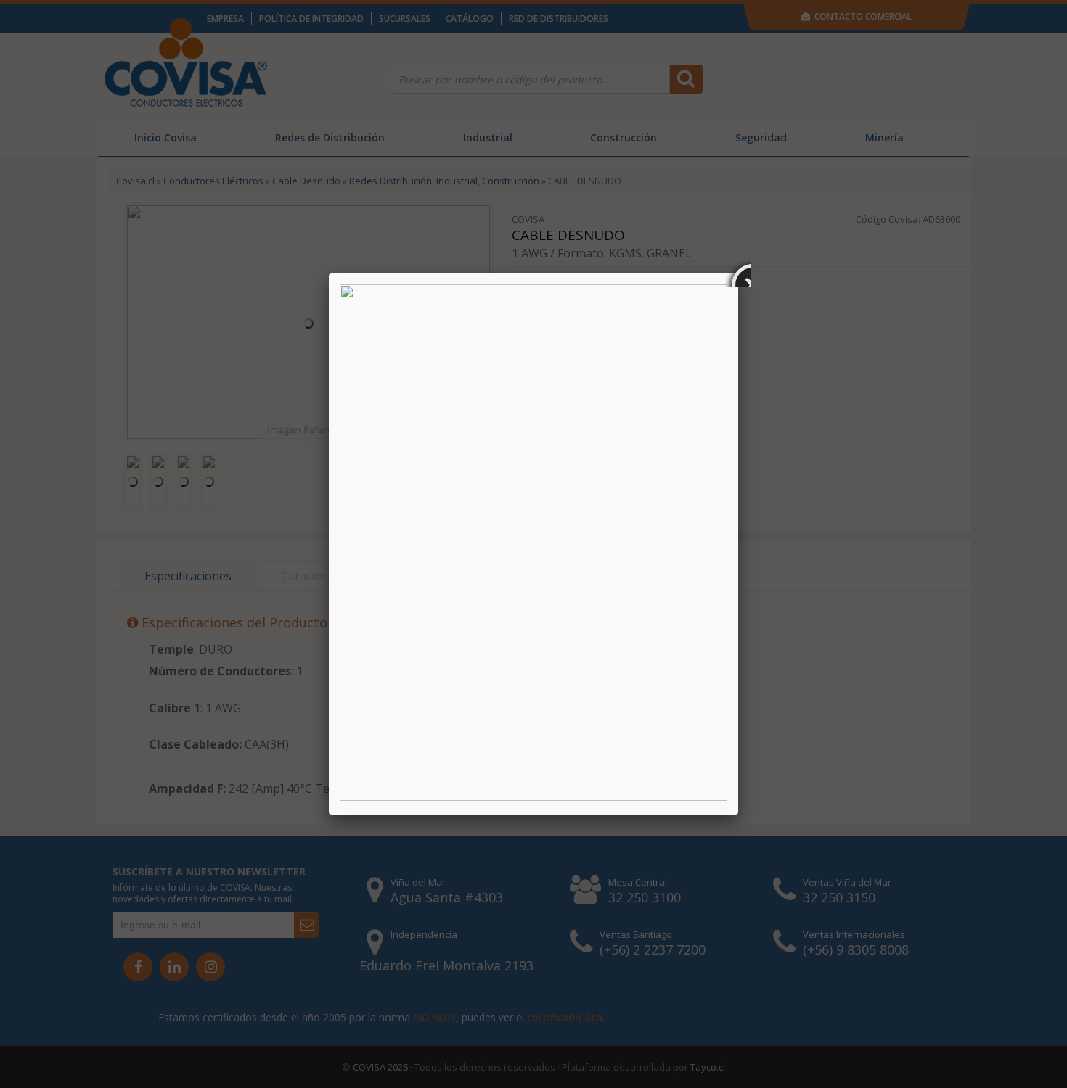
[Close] (738, 273)
